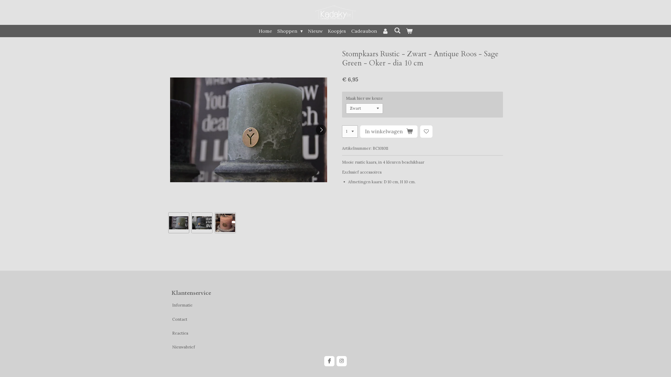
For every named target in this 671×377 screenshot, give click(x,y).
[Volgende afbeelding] (321, 130)
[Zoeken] (397, 30)
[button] (179, 223)
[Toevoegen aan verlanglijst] (426, 131)
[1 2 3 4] (350, 131)
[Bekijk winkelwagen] (409, 31)
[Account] (385, 31)
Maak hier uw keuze (364, 98)
